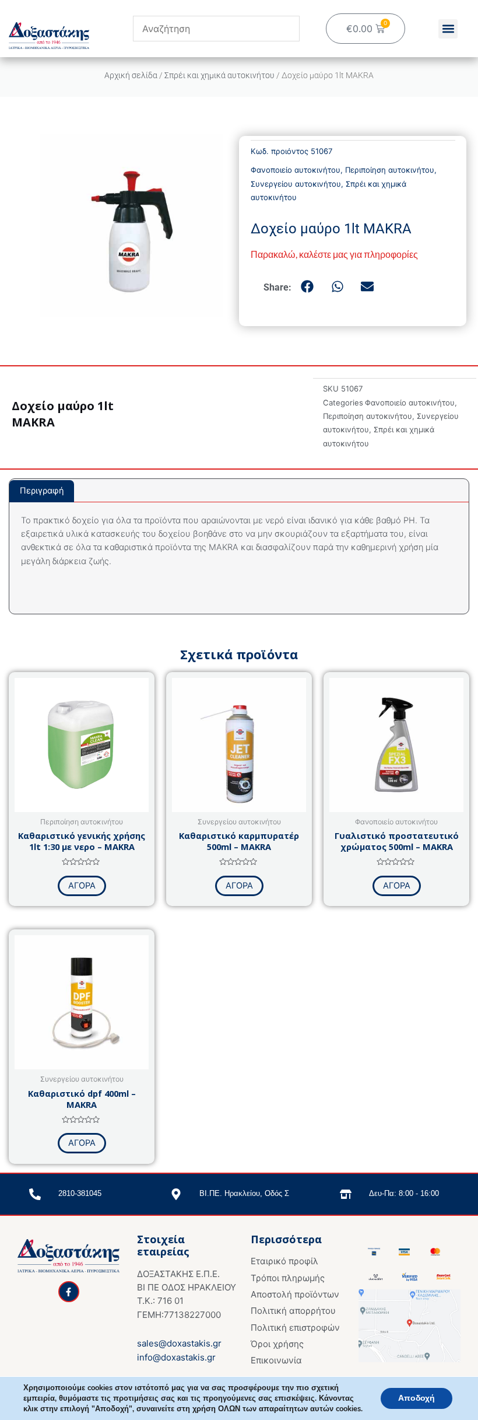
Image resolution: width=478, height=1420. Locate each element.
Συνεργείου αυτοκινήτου (296, 183)
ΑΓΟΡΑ (82, 885)
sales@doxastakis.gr (179, 1343)
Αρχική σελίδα (130, 75)
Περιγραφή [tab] (42, 490)
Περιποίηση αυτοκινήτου (389, 169)
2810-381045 (79, 1193)
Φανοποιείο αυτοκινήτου (295, 169)
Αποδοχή (416, 1398)
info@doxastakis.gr (176, 1357)
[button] (448, 29)
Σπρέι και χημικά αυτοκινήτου (219, 75)
